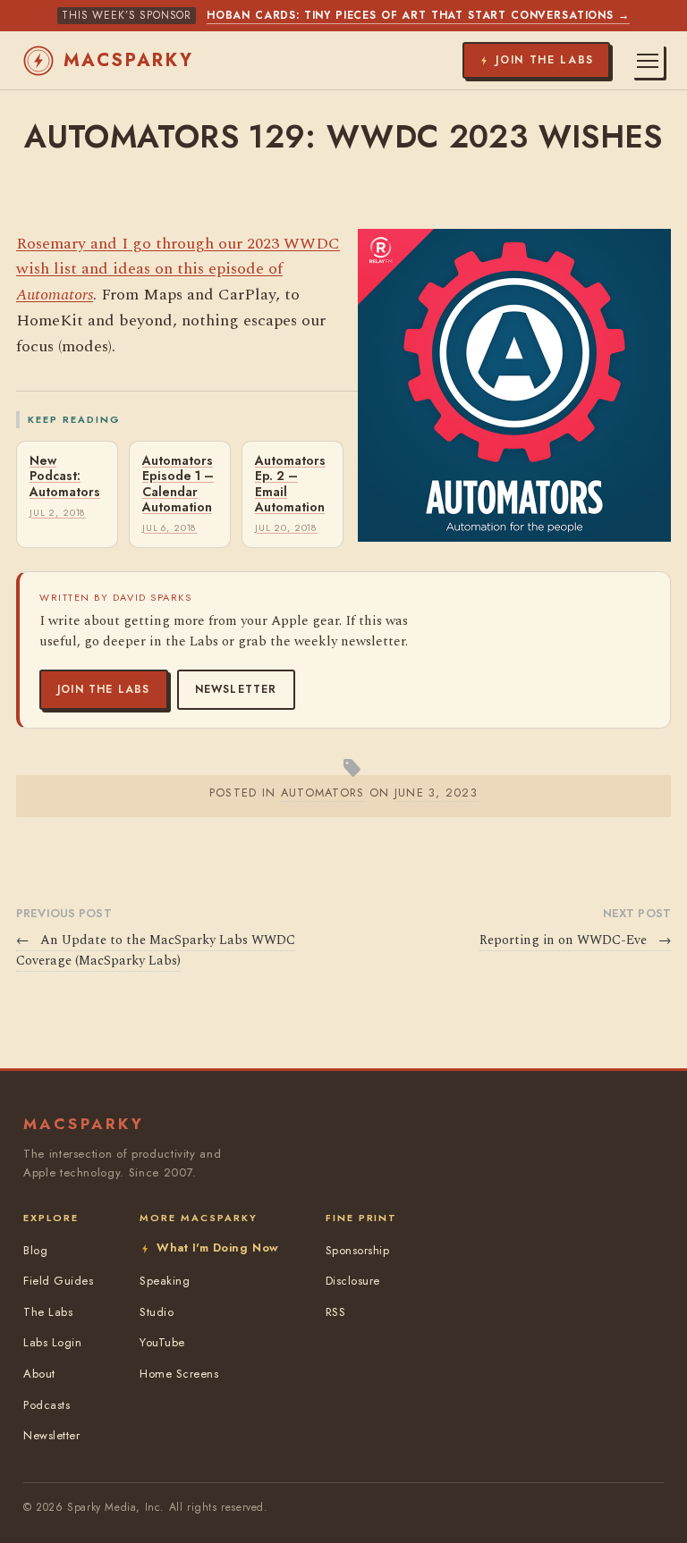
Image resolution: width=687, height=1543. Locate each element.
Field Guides (58, 1280)
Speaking (165, 1280)
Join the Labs (103, 689)
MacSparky (129, 60)
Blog (35, 1250)
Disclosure (353, 1280)
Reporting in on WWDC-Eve (575, 940)
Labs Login (52, 1342)
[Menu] (648, 61)
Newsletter (236, 689)
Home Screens (179, 1373)
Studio (157, 1311)
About (39, 1373)
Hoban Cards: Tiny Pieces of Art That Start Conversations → (418, 15)
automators (323, 792)
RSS (336, 1311)
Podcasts (46, 1404)
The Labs (47, 1311)
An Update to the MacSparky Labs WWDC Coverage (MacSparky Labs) (155, 951)
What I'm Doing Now (217, 1247)
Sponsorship (358, 1250)
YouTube (162, 1342)
